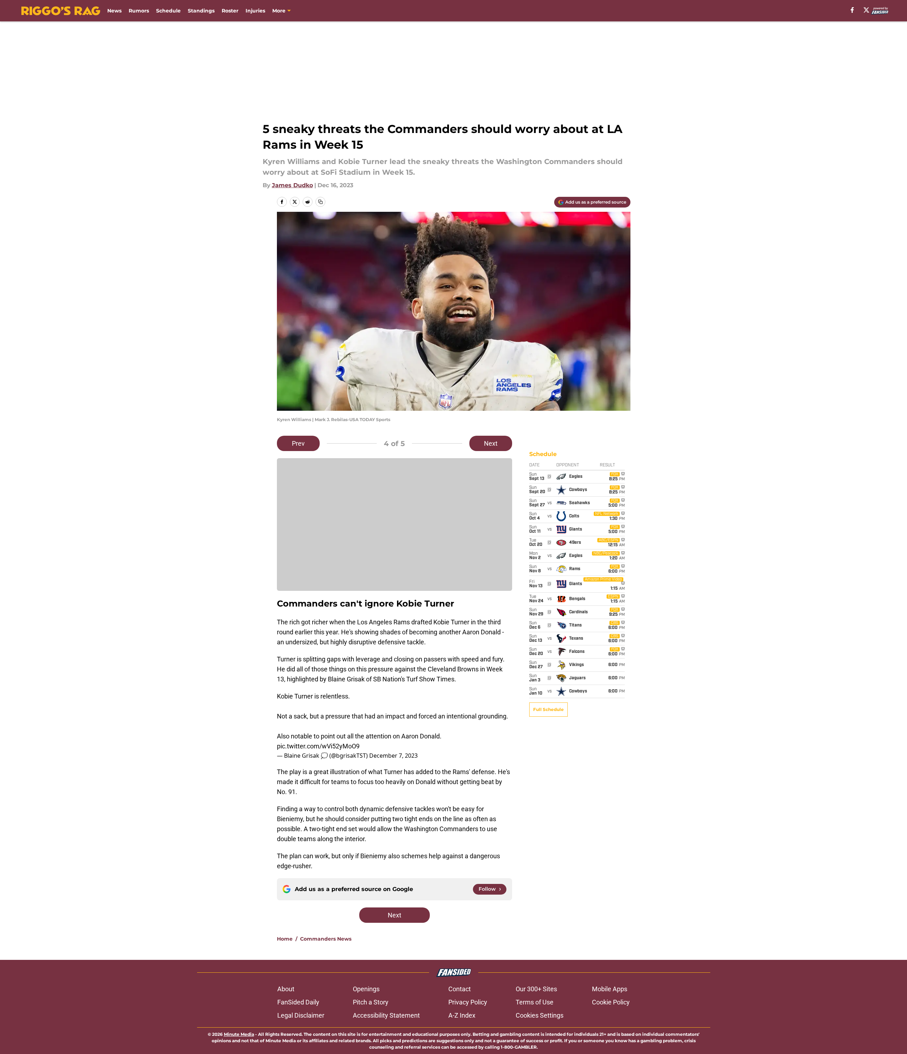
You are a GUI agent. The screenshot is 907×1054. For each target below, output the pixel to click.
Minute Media (239, 1034)
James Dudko (292, 185)
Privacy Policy (467, 1002)
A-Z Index (461, 1015)
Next (491, 443)
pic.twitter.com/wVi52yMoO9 (318, 746)
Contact (459, 989)
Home (285, 939)
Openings (366, 989)
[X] (866, 10)
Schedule (168, 10)
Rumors (139, 10)
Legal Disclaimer (300, 1015)
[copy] (320, 202)
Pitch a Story (370, 1002)
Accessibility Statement (386, 1015)
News (114, 10)
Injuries (255, 10)
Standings (201, 10)
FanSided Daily (298, 1002)
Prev (298, 443)
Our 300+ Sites (536, 989)
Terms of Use (534, 1002)
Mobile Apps (609, 989)
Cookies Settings (539, 1015)
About (285, 989)
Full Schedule (548, 709)
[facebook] (852, 10)
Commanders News (325, 939)
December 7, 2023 (393, 755)
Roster (230, 10)
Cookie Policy (611, 1002)
